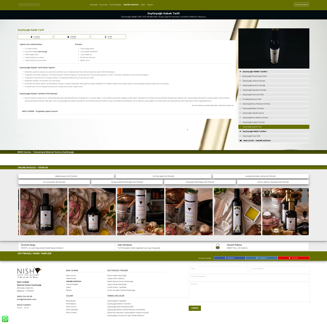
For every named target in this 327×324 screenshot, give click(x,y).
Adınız (193, 269)
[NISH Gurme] (43, 211)
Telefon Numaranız (198, 276)
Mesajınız (194, 284)
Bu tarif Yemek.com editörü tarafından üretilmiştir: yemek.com (213, 105)
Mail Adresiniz (258, 269)
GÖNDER (194, 308)
